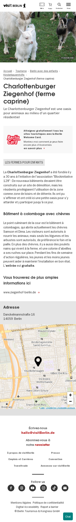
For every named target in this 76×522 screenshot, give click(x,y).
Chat (68, 516)
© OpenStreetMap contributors (65, 408)
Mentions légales (21, 502)
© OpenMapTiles (51, 408)
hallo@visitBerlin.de (38, 433)
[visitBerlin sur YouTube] (32, 488)
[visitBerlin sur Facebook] (11, 488)
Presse (55, 453)
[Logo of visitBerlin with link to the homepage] (14, 6)
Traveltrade (21, 465)
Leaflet (42, 408)
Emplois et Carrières (20, 459)
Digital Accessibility (27, 506)
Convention (55, 459)
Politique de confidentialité (48, 502)
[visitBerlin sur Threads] (21, 488)
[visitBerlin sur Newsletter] (65, 488)
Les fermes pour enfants (24, 162)
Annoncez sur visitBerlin (55, 465)
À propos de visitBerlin (20, 453)
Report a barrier (49, 506)
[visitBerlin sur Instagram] (43, 488)
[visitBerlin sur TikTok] (54, 488)
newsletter (42, 445)
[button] (50, 6)
